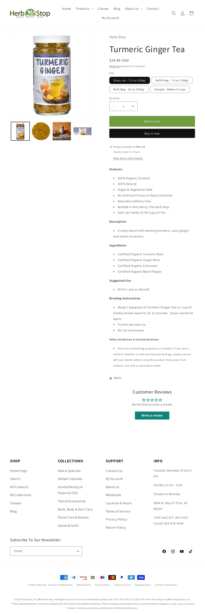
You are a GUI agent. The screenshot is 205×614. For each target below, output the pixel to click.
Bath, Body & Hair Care (75, 509)
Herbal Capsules (70, 478)
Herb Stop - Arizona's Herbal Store (54, 584)
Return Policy (116, 527)
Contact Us (114, 470)
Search (15, 478)
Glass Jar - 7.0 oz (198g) (130, 80)
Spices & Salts (68, 525)
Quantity (114, 98)
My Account (114, 478)
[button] (84, 8)
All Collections (20, 495)
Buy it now (152, 133)
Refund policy (84, 584)
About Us (112, 487)
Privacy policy (102, 584)
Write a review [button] (152, 415)
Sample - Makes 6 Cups (170, 89)
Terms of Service (118, 511)
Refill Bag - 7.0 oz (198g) (172, 80)
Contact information (166, 584)
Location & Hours (119, 503)
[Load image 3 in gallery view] (61, 131)
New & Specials (69, 470)
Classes (15, 503)
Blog (13, 511)
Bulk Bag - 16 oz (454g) (129, 89)
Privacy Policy (116, 519)
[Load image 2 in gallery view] (41, 131)
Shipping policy (143, 584)
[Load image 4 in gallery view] (82, 131)
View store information (128, 158)
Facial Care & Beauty (73, 517)
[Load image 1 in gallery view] (20, 131)
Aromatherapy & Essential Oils (70, 490)
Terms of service (122, 584)
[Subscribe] (77, 551)
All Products (19, 487)
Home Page (18, 470)
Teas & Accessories (72, 501)
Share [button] (117, 378)
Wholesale (113, 495)
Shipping (114, 66)
